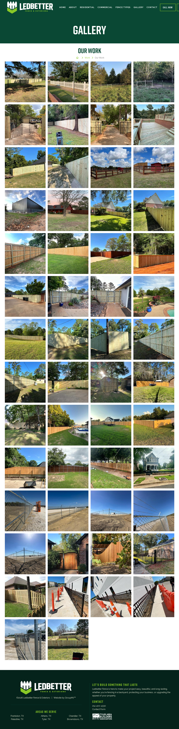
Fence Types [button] (123, 7)
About (73, 7)
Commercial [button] (105, 7)
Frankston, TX (17, 716)
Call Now (168, 7)
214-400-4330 (99, 706)
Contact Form (98, 709)
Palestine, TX (17, 719)
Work (87, 58)
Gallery (138, 7)
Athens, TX (46, 716)
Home (62, 7)
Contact (152, 7)
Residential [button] (87, 7)
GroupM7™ (70, 697)
